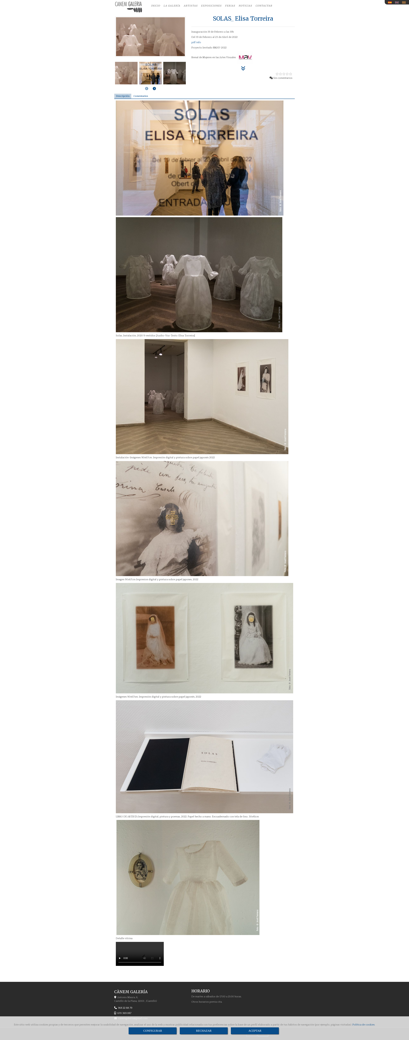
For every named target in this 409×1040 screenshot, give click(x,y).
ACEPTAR (254, 1030)
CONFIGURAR (152, 1030)
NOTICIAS (245, 5)
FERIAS (230, 5)
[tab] (122, 96)
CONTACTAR (263, 5)
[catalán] (404, 2)
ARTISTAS (191, 5)
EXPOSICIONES (211, 5)
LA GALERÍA (171, 5)
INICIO (155, 5)
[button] (154, 88)
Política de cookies (363, 1024)
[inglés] (397, 2)
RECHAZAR (204, 1030)
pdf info (196, 42)
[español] (390, 2)
